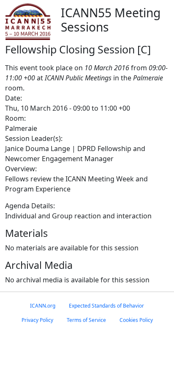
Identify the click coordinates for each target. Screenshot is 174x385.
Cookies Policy (136, 320)
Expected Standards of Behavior (106, 305)
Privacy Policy (37, 320)
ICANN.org (42, 305)
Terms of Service (86, 320)
